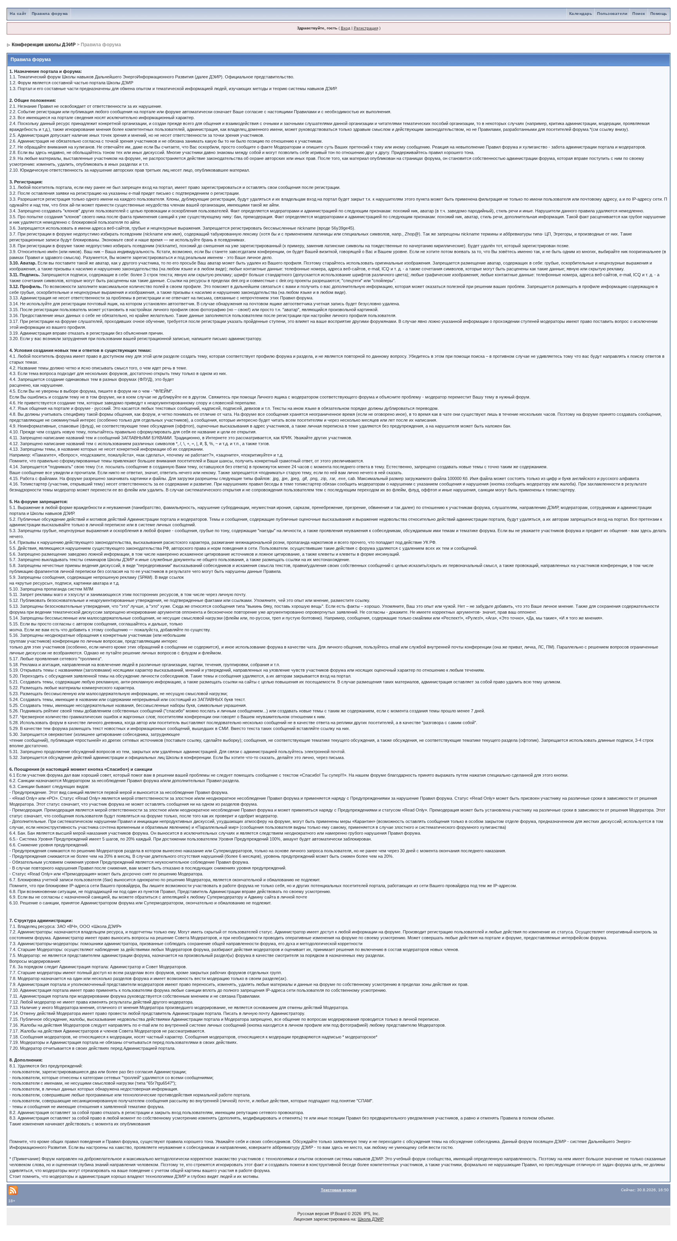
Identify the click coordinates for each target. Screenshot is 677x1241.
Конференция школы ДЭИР (44, 44)
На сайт (18, 13)
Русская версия (313, 1213)
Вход (345, 28)
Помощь (658, 13)
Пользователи (612, 13)
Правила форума (50, 13)
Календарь (580, 13)
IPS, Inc (371, 1213)
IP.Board (338, 1213)
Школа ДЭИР (371, 1219)
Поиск (638, 13)
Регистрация (366, 28)
